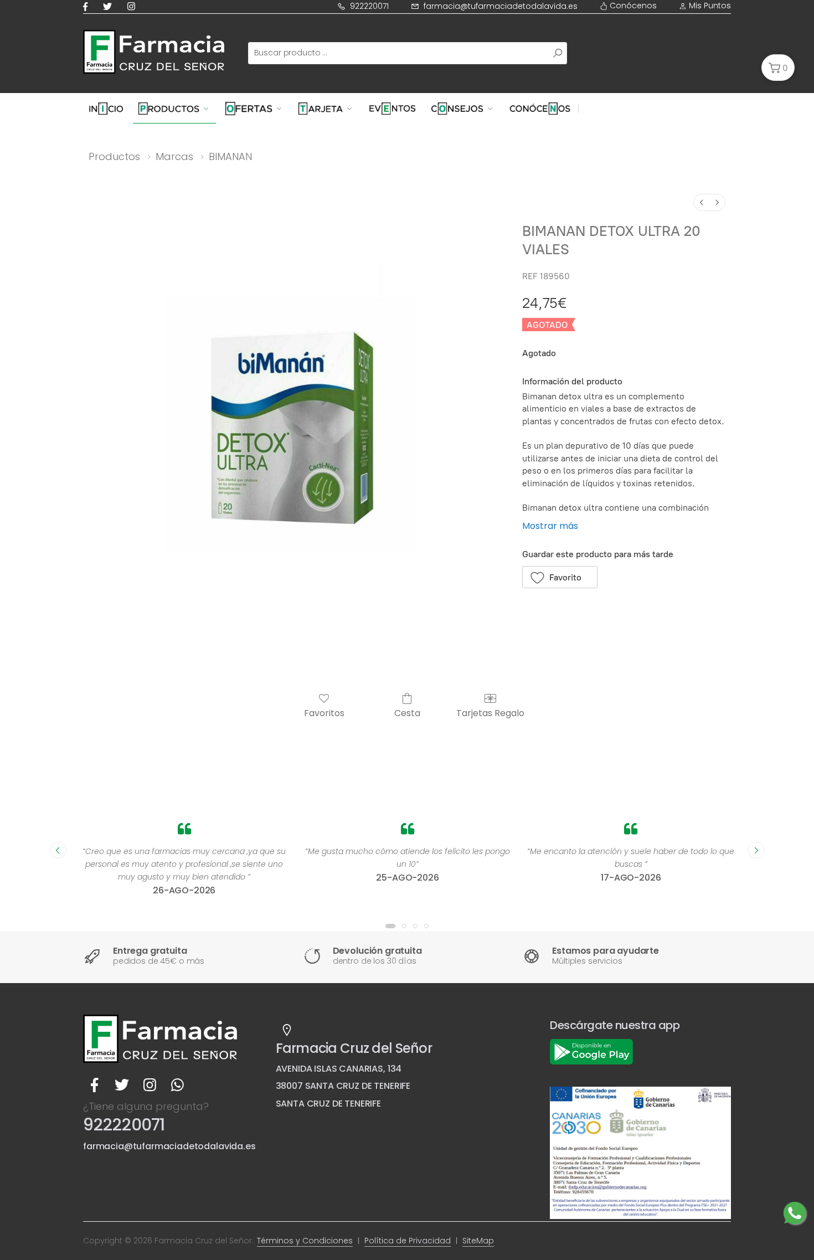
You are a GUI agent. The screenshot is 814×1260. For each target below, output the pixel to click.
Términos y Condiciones (305, 1240)
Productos (114, 156)
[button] (778, 67)
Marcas (174, 156)
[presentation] (58, 850)
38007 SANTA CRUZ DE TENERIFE (343, 1085)
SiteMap (478, 1240)
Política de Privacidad (407, 1240)
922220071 (369, 6)
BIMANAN (230, 156)
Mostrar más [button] (550, 526)
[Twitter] (109, 6)
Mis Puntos (709, 5)
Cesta (407, 712)
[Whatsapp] (177, 1085)
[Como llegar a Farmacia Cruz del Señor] (287, 1030)
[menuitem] (701, 202)
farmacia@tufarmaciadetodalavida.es (501, 6)
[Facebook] (87, 6)
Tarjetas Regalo (490, 712)
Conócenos (632, 5)
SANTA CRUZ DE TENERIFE (328, 1103)
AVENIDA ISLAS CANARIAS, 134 (339, 1068)
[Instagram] (133, 6)
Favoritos (324, 712)
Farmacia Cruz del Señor (354, 1048)
